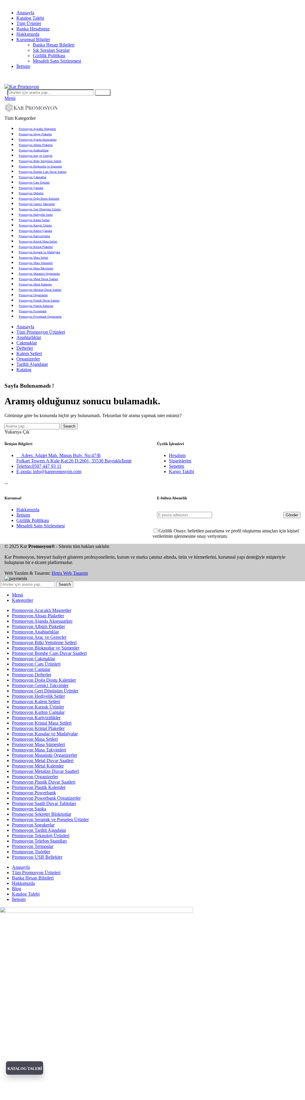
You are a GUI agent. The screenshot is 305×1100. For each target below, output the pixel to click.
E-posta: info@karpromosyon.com (48, 471)
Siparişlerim (180, 460)
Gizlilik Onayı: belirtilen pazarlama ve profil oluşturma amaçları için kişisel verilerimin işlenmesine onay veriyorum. (225, 533)
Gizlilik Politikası (49, 55)
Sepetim (176, 466)
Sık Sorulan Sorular (51, 50)
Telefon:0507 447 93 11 (38, 466)
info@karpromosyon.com (28, 2)
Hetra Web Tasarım (70, 573)
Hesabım (177, 455)
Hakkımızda (27, 509)
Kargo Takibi (181, 471)
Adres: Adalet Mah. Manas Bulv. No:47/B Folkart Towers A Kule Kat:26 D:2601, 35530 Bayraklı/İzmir (74, 458)
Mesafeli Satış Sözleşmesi (57, 60)
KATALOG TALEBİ (24, 1068)
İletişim (23, 515)
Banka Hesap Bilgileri (53, 44)
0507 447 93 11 (178, 76)
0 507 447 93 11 (71, 2)
